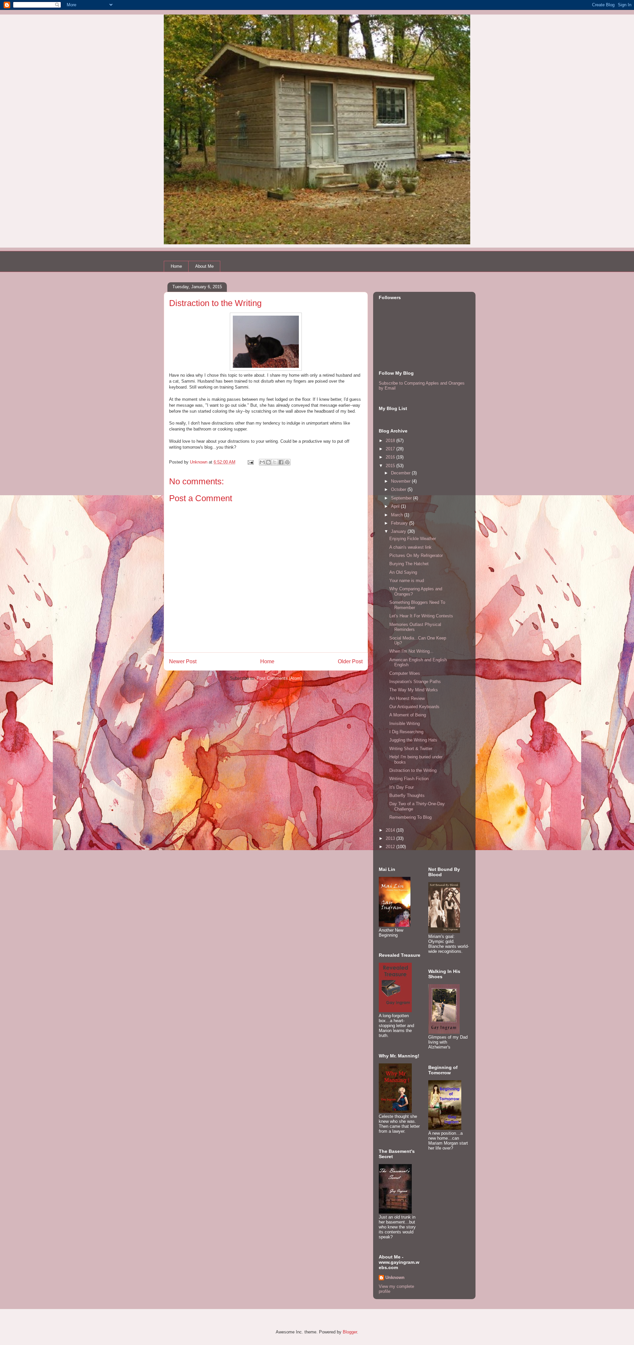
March (397, 514)
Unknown (395, 1277)
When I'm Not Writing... (411, 651)
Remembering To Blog (410, 817)
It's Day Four (401, 787)
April (396, 506)
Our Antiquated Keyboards (414, 706)
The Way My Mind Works (413, 689)
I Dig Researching (406, 731)
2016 (391, 457)
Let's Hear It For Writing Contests (421, 615)
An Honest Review (407, 698)
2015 (391, 465)
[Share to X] (274, 462)
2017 (391, 448)
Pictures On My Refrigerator (416, 555)
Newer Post (182, 661)
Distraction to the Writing (413, 770)
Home (176, 266)
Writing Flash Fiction (409, 778)
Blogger (350, 1331)
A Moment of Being (407, 714)
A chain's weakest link (410, 547)
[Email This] (262, 462)
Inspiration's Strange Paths (415, 681)
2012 (391, 846)
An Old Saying (403, 572)
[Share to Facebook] (281, 462)
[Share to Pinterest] (287, 462)
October (399, 489)
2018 (391, 440)
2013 (391, 838)
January (399, 531)
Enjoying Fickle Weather (412, 538)
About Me (204, 266)
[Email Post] (250, 462)
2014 (391, 830)
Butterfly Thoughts (407, 795)
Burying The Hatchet (409, 563)
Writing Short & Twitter (410, 748)
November (401, 481)
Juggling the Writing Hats (413, 740)
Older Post (350, 661)
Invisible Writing (404, 723)
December (401, 472)
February (400, 523)
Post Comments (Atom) (279, 678)
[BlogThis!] (268, 462)
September (402, 498)
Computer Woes (404, 673)
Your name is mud (406, 580)
